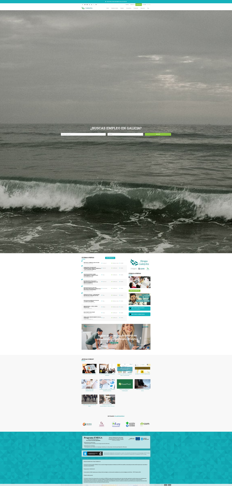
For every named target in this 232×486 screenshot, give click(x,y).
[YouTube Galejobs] (89, 4)
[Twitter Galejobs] (85, 4)
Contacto (132, 4)
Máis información (131, 484)
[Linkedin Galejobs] (92, 4)
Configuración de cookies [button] (158, 484)
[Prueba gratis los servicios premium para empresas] (139, 299)
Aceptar (169, 484)
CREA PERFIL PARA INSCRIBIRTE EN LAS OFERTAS (117, 1)
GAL (149, 4)
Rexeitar (165, 484)
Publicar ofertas (134, 290)
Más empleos (109, 257)
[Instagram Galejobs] (87, 4)
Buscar (158, 134)
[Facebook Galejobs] (83, 4)
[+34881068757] (94, 4)
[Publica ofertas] (139, 282)
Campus (127, 4)
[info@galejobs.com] (96, 4)
